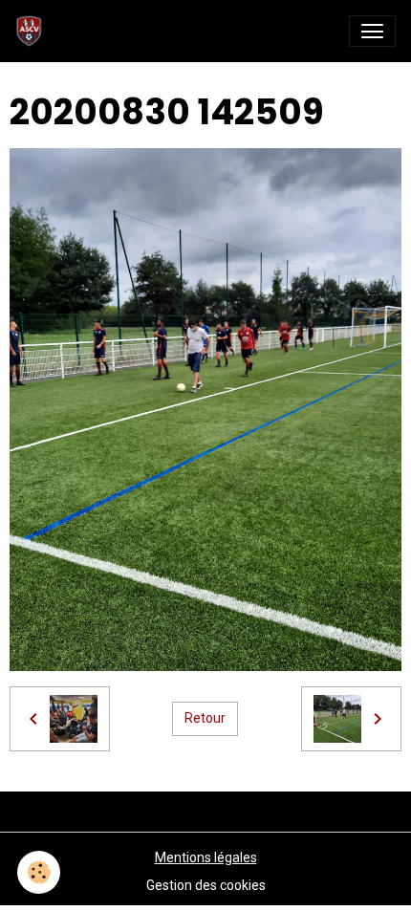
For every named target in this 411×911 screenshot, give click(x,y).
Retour (205, 718)
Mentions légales (206, 857)
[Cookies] (38, 872)
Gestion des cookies (206, 885)
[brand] (33, 31)
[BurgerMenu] (372, 31)
